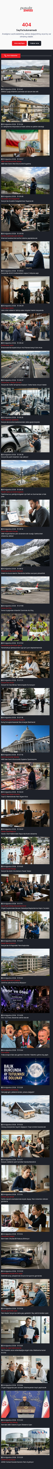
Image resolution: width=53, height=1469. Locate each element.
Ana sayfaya (19, 43)
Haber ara (34, 43)
